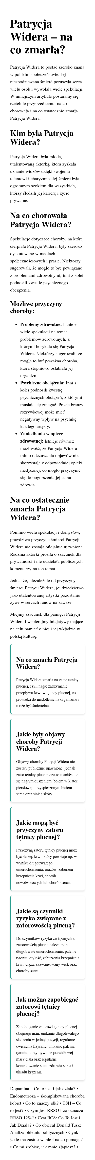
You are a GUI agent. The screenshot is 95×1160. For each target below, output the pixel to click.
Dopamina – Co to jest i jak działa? (42, 1088)
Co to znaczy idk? (42, 1103)
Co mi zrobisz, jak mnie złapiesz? (44, 1147)
